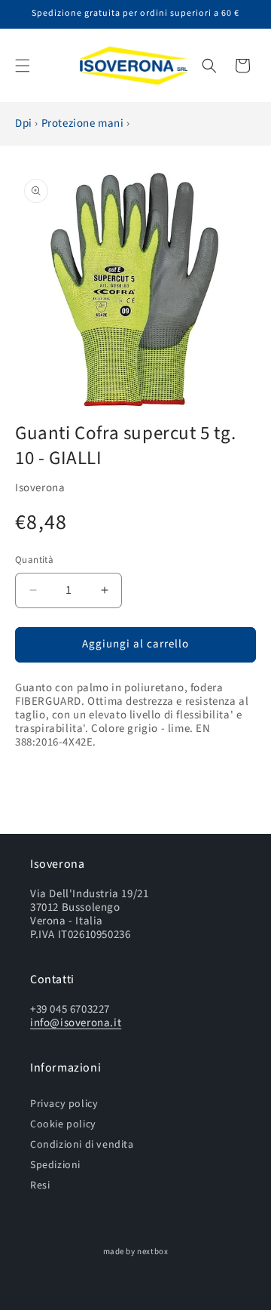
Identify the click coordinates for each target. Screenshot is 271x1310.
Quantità (34, 560)
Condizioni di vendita (82, 1144)
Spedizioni (55, 1165)
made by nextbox (136, 1251)
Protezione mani (84, 123)
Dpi (25, 123)
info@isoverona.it (75, 1023)
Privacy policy (64, 1103)
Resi (40, 1185)
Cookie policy (63, 1124)
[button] (22, 65)
